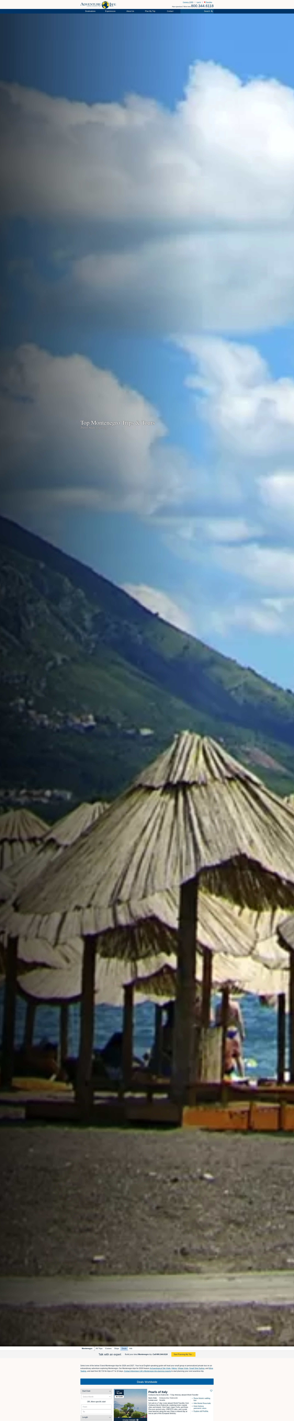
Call (160, 1354)
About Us (130, 11)
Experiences (110, 11)
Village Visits (183, 1368)
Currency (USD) (188, 2)
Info (130, 1348)
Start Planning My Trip (183, 1354)
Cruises (108, 1348)
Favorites (208, 2)
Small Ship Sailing (196, 1368)
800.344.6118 (202, 6)
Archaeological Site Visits (160, 1368)
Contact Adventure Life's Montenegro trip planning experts (147, 1371)
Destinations (90, 11)
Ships (116, 1348)
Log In (199, 2)
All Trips (99, 1348)
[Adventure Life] (98, 4)
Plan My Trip (150, 11)
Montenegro (87, 1348)
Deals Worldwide (147, 1381)
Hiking (174, 1368)
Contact (170, 11)
